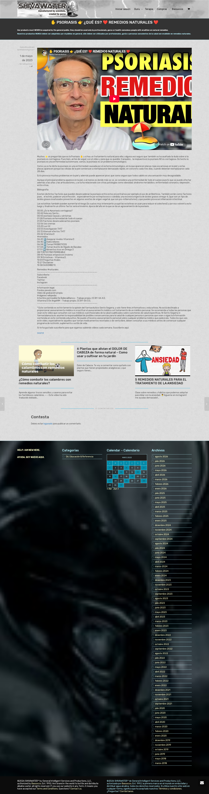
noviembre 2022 (163, 639)
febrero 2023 (161, 626)
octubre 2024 (162, 534)
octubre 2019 (161, 749)
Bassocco (177, 9)
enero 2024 (161, 575)
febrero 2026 (161, 484)
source (40, 333)
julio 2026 (160, 461)
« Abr (109, 489)
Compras (162, 9)
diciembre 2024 (163, 525)
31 (121, 485)
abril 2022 (160, 671)
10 (121, 472)
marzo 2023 (161, 621)
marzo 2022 (161, 676)
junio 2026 (160, 466)
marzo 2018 (161, 763)
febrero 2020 (161, 731)
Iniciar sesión (123, 9)
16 (115, 476)
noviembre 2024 (163, 530)
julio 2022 (160, 658)
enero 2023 (161, 630)
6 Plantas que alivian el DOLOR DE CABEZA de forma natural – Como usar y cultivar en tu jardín (102, 352)
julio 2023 (160, 603)
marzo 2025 (161, 511)
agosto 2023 (161, 598)
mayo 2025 (161, 502)
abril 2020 (160, 722)
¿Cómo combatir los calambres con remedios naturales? (45, 381)
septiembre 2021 (163, 703)
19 (132, 476)
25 (126, 481)
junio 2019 (160, 754)
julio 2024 (160, 548)
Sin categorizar (25, 64)
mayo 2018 (160, 758)
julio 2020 (160, 708)
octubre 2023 (162, 589)
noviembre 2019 (163, 745)
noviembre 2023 (163, 584)
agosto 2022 (161, 653)
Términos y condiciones (170, 788)
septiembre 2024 (163, 539)
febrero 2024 (161, 571)
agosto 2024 (161, 543)
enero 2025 (161, 520)
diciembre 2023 (163, 580)
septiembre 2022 (163, 649)
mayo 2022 (161, 667)
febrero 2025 (161, 516)
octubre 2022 (162, 644)
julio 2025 (160, 493)
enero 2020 (161, 736)
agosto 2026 (161, 456)
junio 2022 (160, 662)
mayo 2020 (161, 717)
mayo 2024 (161, 557)
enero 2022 (161, 685)
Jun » (116, 489)
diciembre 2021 (162, 690)
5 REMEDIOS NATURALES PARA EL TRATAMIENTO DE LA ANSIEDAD (161, 381)
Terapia (149, 9)
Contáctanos (126, 791)
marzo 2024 (161, 566)
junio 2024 (160, 552)
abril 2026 (160, 475)
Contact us (76, 788)
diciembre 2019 (162, 740)
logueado (47, 423)
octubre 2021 (161, 699)
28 (144, 481)
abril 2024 (160, 562)
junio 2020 (160, 713)
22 (110, 481)
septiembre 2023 (163, 594)
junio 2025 (160, 498)
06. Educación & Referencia (79, 456)
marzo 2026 (161, 479)
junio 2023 (160, 607)
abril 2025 (160, 507)
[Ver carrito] (188, 9)
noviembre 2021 (163, 694)
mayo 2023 (161, 612)
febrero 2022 (161, 681)
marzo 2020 (161, 726)
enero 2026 (161, 488)
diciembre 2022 (163, 635)
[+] (46, 360)
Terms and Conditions (47, 788)
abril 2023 (160, 617)
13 (138, 472)
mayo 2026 (161, 470)
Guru (137, 9)
